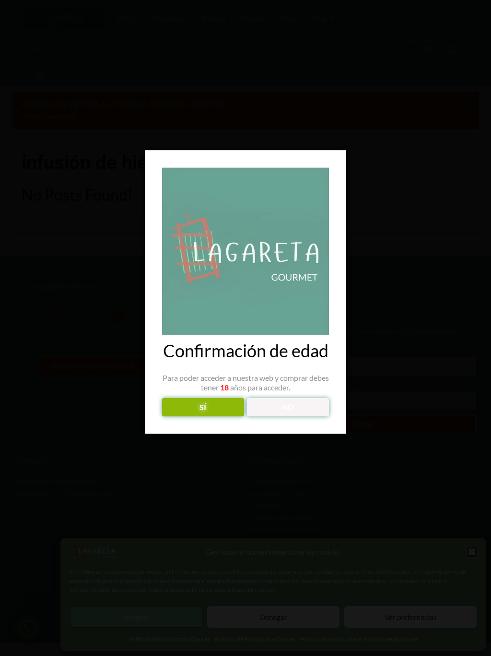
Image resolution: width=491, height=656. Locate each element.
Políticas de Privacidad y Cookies (169, 639)
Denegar (273, 617)
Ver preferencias (411, 617)
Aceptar (136, 617)
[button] (472, 552)
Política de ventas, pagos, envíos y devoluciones (359, 639)
